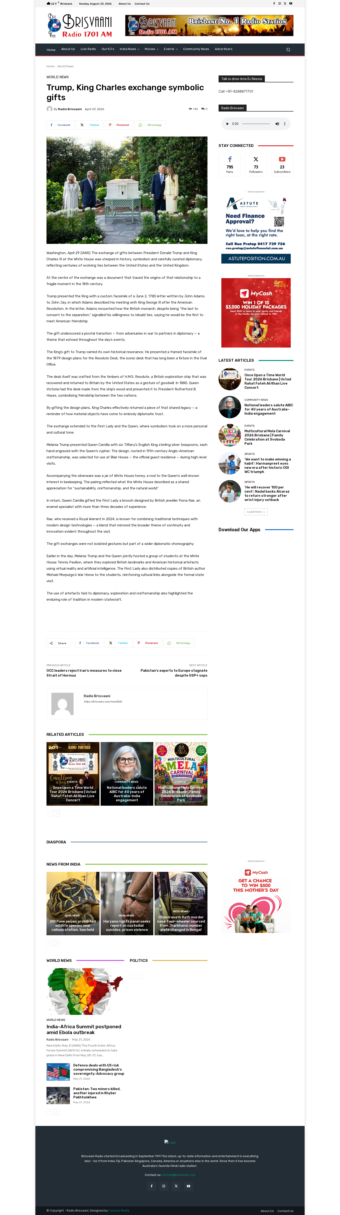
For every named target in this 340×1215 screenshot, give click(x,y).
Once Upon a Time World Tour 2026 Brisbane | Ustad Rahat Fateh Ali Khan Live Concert (72, 794)
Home (50, 66)
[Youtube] (291, 3)
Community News (126, 782)
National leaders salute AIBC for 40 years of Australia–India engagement (127, 794)
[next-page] (57, 813)
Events (72, 782)
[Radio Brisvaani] (50, 109)
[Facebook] (274, 3)
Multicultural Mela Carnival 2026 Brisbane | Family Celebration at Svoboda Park (181, 794)
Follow (256, 156)
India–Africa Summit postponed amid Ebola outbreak (83, 1029)
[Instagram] (279, 3)
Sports (249, 454)
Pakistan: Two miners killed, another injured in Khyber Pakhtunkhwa (97, 1093)
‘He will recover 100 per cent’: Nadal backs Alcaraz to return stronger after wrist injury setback (267, 493)
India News (72, 915)
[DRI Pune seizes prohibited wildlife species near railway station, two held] (72, 903)
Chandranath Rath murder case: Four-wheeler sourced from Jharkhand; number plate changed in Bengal (181, 923)
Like (230, 156)
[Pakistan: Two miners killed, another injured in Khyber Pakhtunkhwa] (58, 1095)
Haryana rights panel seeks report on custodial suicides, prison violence (126, 925)
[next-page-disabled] (140, 976)
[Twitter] (285, 3)
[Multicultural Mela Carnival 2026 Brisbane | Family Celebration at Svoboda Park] (181, 773)
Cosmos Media (118, 1210)
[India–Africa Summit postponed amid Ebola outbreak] (85, 991)
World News (66, 66)
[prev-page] (49, 813)
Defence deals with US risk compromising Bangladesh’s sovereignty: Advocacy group (98, 1069)
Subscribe (282, 156)
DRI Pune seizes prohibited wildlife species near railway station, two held (73, 925)
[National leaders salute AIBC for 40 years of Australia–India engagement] (127, 773)
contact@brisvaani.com (178, 1175)
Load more (254, 512)
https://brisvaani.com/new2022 (103, 701)
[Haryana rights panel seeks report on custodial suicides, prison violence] (127, 903)
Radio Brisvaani (70, 109)
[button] (288, 49)
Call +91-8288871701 (236, 91)
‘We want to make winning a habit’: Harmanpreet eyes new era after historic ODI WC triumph (267, 465)
